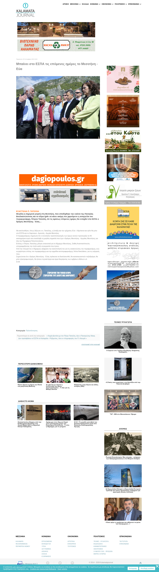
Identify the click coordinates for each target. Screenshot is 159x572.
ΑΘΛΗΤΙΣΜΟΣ (98, 549)
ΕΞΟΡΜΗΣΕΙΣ (46, 556)
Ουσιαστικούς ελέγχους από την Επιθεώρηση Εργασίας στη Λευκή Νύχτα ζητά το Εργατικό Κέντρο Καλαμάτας (29, 424)
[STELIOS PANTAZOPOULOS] (123, 256)
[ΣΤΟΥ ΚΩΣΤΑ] (123, 142)
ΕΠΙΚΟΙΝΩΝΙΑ (124, 544)
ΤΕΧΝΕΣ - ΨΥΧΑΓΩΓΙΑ (101, 541)
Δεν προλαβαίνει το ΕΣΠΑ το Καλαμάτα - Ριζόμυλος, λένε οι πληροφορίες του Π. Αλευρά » (52, 338)
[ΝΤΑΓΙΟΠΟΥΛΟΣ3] (58, 181)
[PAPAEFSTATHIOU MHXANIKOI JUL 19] (123, 285)
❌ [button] (157, 566)
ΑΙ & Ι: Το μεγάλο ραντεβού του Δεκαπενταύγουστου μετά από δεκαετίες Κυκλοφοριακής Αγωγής (85, 424)
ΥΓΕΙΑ (44, 546)
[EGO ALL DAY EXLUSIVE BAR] (56, 31)
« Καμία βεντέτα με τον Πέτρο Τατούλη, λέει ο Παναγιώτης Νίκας (71, 336)
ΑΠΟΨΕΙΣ (45, 551)
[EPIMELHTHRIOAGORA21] (123, 306)
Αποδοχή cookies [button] (147, 568)
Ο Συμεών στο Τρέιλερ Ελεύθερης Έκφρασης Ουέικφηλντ (123, 351)
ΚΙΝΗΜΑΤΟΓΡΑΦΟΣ (100, 546)
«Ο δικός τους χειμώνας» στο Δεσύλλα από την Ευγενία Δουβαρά (123, 383)
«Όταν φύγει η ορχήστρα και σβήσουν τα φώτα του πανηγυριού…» (123, 523)
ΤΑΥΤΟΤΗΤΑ (124, 541)
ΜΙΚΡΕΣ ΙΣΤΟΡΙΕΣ (100, 554)
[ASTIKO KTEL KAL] (123, 224)
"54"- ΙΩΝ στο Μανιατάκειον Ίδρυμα (123, 414)
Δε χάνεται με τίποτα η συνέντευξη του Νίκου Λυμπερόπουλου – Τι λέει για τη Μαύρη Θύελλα (57, 387)
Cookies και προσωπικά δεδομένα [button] (43, 569)
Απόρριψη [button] (133, 568)
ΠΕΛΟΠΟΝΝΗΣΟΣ (21, 544)
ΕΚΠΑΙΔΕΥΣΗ (46, 544)
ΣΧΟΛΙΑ (44, 554)
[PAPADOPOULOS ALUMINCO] (58, 196)
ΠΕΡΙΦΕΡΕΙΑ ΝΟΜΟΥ (23, 546)
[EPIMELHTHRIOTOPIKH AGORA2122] (58, 274)
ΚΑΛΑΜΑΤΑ (19, 541)
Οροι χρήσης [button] (62, 569)
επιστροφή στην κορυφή (91, 344)
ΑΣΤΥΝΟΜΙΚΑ (46, 549)
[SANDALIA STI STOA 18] (123, 80)
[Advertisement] (58, 156)
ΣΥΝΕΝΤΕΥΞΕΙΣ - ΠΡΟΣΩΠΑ (103, 551)
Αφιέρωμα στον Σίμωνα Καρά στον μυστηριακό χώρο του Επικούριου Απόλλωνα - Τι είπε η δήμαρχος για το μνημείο (57, 424)
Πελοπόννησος (32, 331)
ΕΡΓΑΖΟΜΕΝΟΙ (47, 541)
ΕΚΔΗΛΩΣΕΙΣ (98, 544)
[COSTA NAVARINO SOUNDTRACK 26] (123, 112)
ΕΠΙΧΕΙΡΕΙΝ (72, 544)
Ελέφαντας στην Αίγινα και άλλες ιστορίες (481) (86, 385)
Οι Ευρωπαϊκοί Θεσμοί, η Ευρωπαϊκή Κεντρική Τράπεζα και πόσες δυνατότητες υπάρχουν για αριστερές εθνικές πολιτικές (123, 490)
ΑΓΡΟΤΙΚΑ (71, 541)
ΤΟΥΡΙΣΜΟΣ (72, 546)
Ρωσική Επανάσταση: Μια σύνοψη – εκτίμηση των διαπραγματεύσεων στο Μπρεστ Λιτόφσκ (123, 458)
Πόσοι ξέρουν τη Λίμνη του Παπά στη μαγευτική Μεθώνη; (30, 385)
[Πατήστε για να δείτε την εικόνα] (58, 107)
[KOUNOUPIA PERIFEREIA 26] (123, 169)
